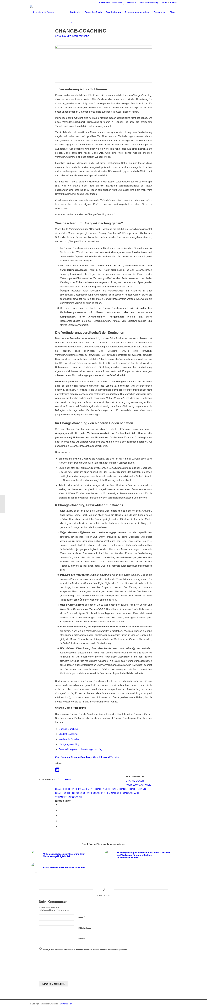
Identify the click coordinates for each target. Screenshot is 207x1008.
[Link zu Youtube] (35, 2)
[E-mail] (57, 770)
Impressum (131, 2)
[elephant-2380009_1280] (103, 62)
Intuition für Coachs (69, 739)
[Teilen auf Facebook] (60, 804)
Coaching (60, 36)
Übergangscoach (128, 792)
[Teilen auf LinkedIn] (60, 820)
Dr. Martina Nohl (66, 1003)
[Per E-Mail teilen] (60, 826)
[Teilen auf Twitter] (60, 810)
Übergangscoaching (69, 744)
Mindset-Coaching (68, 733)
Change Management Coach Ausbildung (92, 788)
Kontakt (173, 2)
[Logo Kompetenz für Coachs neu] (42, 12)
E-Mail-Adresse (85, 927)
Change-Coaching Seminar (99, 792)
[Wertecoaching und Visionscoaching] (2, 504)
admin (68, 779)
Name (81, 917)
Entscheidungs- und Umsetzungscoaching (80, 749)
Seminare (84, 36)
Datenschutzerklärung (149, 2)
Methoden (72, 36)
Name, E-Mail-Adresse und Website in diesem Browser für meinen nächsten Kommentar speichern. (85, 949)
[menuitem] (111, 2)
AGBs (164, 2)
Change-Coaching (68, 728)
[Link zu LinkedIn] (30, 2)
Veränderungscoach (68, 797)
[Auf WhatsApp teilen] (60, 815)
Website (81, 938)
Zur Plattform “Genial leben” (111, 2)
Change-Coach (127, 788)
